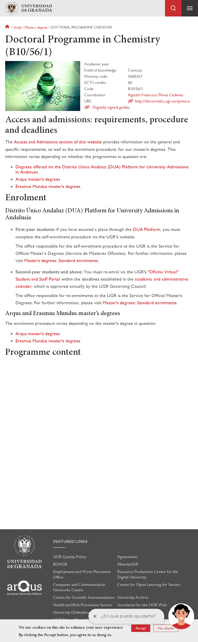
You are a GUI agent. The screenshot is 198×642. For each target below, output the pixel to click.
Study (17, 27)
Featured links (70, 541)
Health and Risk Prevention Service (82, 604)
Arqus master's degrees (37, 179)
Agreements (127, 556)
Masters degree (35, 27)
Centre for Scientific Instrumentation (83, 597)
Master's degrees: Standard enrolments (61, 260)
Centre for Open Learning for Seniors (148, 584)
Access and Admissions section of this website (58, 141)
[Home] (28, 8)
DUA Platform (146, 229)
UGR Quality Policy (69, 556)
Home (7, 27)
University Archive (132, 597)
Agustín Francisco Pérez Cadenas (155, 94)
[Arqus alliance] (24, 587)
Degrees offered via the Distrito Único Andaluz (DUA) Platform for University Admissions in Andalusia (101, 169)
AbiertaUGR (127, 564)
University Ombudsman (72, 612)
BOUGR (60, 564)
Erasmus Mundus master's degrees (47, 186)
